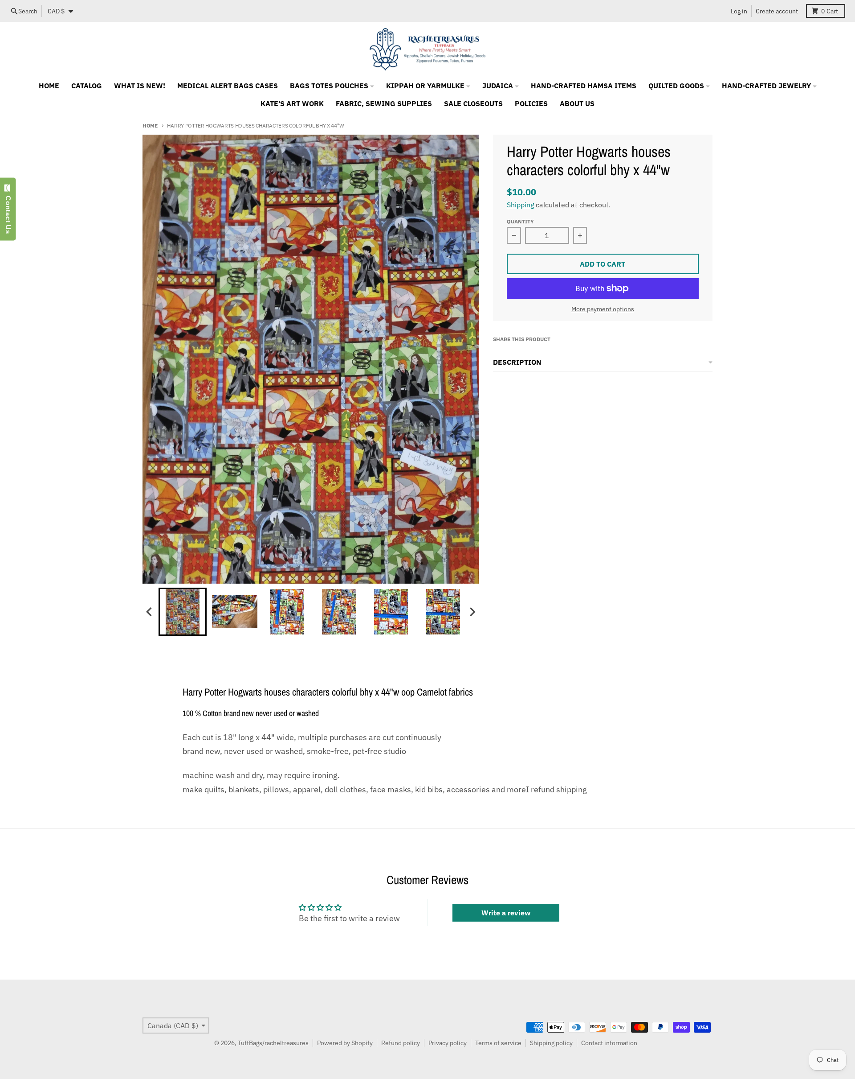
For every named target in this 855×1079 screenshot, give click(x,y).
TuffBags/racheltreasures (273, 1043)
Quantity (520, 221)
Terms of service (498, 1043)
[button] (183, 612)
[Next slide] (472, 612)
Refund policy (400, 1043)
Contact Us (8, 213)
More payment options (602, 309)
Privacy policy (447, 1043)
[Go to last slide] (149, 612)
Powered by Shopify (345, 1043)
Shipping (520, 204)
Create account (777, 11)
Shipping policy (551, 1043)
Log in (739, 11)
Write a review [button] (505, 912)
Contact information (609, 1043)
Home (150, 125)
